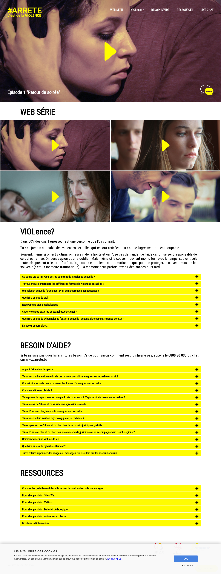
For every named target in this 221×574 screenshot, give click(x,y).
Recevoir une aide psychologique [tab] (40, 304)
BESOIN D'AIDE (160, 10)
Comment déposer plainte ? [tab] (37, 390)
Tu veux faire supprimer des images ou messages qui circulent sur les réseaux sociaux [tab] (69, 453)
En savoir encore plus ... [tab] (35, 325)
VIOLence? (137, 10)
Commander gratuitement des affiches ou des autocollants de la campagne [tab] (62, 488)
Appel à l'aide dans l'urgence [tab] (37, 369)
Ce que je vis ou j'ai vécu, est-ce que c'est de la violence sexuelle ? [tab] (58, 276)
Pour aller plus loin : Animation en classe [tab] (44, 516)
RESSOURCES (185, 10)
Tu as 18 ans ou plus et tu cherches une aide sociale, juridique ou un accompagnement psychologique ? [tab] (78, 432)
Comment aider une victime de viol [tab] (41, 439)
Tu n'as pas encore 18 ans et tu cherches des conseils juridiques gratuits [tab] (62, 425)
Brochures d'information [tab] (35, 523)
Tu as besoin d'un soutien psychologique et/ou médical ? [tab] (53, 418)
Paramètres (187, 565)
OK (186, 558)
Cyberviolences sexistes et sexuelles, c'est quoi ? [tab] (49, 311)
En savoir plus (114, 558)
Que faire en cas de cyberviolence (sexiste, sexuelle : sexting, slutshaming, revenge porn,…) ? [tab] (73, 318)
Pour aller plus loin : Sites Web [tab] (38, 495)
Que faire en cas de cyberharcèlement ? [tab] (44, 446)
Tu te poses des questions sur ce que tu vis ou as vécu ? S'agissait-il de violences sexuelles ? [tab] (73, 397)
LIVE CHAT (207, 10)
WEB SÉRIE (116, 10)
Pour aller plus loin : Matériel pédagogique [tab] (45, 509)
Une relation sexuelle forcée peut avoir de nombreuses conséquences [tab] (60, 290)
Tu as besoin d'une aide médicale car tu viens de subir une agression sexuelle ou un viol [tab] (70, 376)
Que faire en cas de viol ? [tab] (35, 297)
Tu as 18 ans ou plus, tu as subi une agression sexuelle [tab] (52, 411)
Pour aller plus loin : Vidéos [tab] (37, 502)
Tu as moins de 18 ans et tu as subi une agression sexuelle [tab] (54, 404)
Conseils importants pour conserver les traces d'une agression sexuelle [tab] (61, 383)
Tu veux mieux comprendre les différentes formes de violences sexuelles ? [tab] (63, 283)
